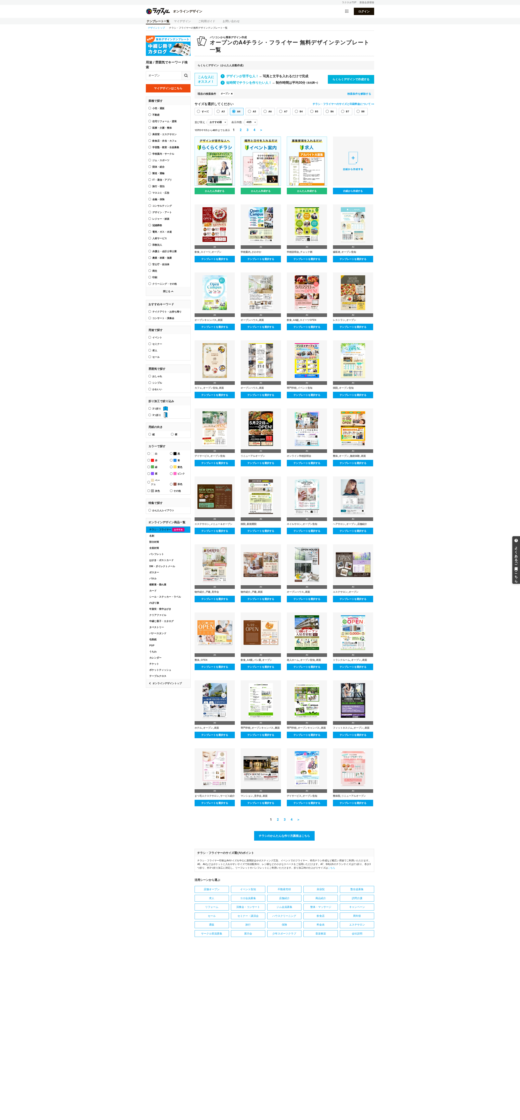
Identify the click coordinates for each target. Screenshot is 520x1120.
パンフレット (156, 554)
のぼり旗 (154, 602)
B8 (362, 111)
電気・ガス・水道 (162, 231)
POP (151, 645)
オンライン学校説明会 (299, 456)
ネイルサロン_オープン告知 (302, 524)
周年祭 (357, 915)
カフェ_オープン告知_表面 (209, 387)
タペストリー (156, 627)
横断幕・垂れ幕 (157, 584)
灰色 (157, 490)
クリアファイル (157, 615)
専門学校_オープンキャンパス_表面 (306, 727)
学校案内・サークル (163, 153)
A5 (254, 111)
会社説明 (357, 933)
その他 (177, 490)
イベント (157, 337)
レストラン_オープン (344, 320)
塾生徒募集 (357, 889)
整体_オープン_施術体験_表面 (349, 456)
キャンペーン (357, 906)
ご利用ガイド (206, 21)
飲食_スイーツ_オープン (208, 252)
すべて (205, 111)
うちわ (153, 651)
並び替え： (201, 122)
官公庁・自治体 (160, 264)
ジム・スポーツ (160, 160)
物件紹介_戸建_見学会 (207, 591)
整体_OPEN (201, 660)
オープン (225, 93)
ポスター (154, 572)
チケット (154, 663)
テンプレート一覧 (158, 21)
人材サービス (159, 238)
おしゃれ (157, 376)
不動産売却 (284, 889)
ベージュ (155, 482)
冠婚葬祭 (157, 225)
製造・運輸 (158, 173)
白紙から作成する (353, 191)
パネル (153, 578)
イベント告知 (248, 889)
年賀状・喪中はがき (160, 609)
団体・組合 (158, 166)
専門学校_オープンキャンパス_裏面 (260, 727)
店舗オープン (212, 889)
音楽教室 (320, 933)
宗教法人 (157, 244)
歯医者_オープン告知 (344, 252)
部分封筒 (154, 541)
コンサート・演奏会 (163, 318)
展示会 (248, 933)
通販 (211, 924)
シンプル (157, 382)
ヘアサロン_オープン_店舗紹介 (350, 524)
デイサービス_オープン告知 (210, 456)
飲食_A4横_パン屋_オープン (256, 660)
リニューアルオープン (253, 456)
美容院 (321, 889)
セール (156, 357)
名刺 (151, 535)
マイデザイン (182, 21)
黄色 (180, 467)
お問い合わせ (231, 21)
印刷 (154, 277)
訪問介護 (357, 898)
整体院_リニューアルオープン (349, 795)
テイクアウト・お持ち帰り (167, 311)
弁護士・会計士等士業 (164, 251)
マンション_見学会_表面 (254, 795)
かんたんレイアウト (163, 510)
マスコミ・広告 (160, 192)
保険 (284, 924)
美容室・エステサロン (164, 134)
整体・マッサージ (320, 906)
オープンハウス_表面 (252, 320)
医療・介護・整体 (162, 127)
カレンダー (155, 657)
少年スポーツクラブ (284, 933)
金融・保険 (158, 199)
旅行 (248, 924)
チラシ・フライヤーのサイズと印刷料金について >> (343, 103)
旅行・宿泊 (158, 186)
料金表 (321, 924)
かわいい (157, 389)
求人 (154, 350)
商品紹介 (320, 898)
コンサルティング (162, 205)
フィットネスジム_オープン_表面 (351, 727)
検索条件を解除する (359, 93)
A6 (270, 111)
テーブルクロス (157, 676)
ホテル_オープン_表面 (207, 727)
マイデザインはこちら (168, 88)
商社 (154, 270)
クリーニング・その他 (164, 283)
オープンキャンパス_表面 (209, 320)
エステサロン (357, 924)
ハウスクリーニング (284, 915)
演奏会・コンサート (248, 906)
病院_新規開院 (249, 524)
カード (153, 590)
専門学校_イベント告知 (299, 387)
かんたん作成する (214, 191)
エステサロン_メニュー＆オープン (213, 524)
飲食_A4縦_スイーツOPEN (301, 320)
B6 (332, 111)
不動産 (156, 114)
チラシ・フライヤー (166, 529)
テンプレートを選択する (214, 259)
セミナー (157, 344)
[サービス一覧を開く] (347, 11)
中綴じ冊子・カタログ (161, 621)
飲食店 (321, 915)
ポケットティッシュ (160, 670)
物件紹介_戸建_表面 (252, 591)
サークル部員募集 (211, 933)
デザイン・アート (162, 212)
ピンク (181, 473)
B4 (301, 111)
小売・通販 (158, 108)
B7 (347, 111)
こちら (331, 867)
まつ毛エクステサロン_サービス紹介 (215, 795)
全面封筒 (154, 548)
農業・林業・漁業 (162, 257)
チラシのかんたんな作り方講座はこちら (284, 835)
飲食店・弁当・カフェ (164, 140)
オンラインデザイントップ (167, 683)
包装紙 (153, 639)
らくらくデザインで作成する (351, 79)
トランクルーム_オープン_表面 (350, 660)
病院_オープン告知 (343, 387)
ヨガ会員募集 (248, 898)
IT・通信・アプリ (162, 179)
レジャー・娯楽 (160, 218)
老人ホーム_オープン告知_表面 (304, 660)
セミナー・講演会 (248, 915)
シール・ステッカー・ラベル (165, 596)
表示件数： (238, 122)
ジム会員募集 (284, 906)
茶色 (180, 484)
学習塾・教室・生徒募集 (165, 147)
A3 (223, 111)
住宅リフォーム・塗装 (164, 121)
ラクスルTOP (349, 2)
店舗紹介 (284, 898)
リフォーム (211, 906)
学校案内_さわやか (251, 252)
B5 (316, 111)
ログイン (364, 11)
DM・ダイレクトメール (162, 566)
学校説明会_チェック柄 (299, 252)
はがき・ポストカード (161, 560)
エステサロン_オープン (346, 591)
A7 (285, 111)
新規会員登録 (367, 2)
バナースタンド (157, 633)
